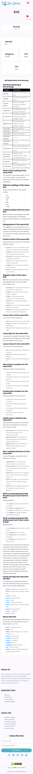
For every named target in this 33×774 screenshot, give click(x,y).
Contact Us (7, 697)
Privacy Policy (8, 699)
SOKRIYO (23, 767)
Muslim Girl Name (9, 719)
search (13, 624)
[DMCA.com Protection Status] (16, 764)
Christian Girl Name (10, 724)
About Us (7, 695)
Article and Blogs (9, 701)
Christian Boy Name (10, 722)
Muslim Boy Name (9, 717)
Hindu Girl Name (9, 728)
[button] (27, 2)
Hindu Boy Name (9, 726)
